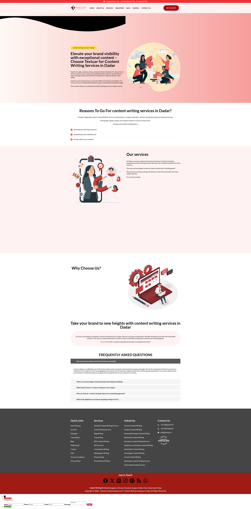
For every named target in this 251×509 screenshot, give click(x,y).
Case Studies (75, 437)
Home (92, 8)
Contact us (146, 8)
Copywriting (98, 437)
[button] (84, 48)
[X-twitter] (112, 480)
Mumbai (127, 488)
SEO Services (99, 445)
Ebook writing (99, 457)
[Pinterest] (132, 480)
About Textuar (76, 426)
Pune (145, 488)
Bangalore (113, 488)
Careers (73, 449)
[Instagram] (125, 480)
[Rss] (138, 480)
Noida (141, 488)
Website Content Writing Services (106, 426)
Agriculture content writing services (137, 461)
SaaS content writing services (134, 465)
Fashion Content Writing (133, 430)
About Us (100, 8)
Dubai (159, 488)
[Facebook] (105, 480)
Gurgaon (134, 488)
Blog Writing (98, 434)
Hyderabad (152, 488)
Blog (128, 8)
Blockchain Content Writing (134, 437)
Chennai (121, 488)
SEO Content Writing (101, 441)
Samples (136, 8)
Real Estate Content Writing (134, 449)
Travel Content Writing (132, 457)
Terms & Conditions (78, 457)
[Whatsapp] (145, 480)
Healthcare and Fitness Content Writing (138, 445)
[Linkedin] (118, 480)
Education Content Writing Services (137, 441)
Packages (74, 434)
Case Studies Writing (101, 449)
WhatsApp (7, 506)
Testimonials (75, 445)
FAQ (72, 453)
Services (109, 8)
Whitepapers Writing (101, 453)
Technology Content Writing (134, 453)
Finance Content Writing (133, 426)
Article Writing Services (102, 430)
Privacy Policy (76, 461)
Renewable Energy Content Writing (137, 434)
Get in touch (104, 342)
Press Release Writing (102, 461)
